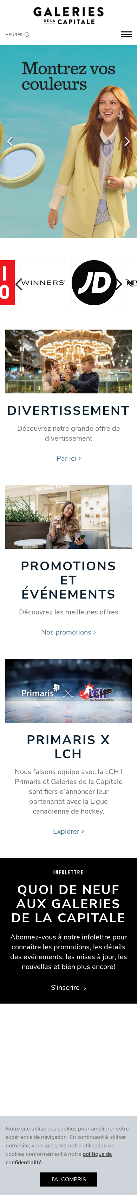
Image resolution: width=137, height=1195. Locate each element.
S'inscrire (66, 987)
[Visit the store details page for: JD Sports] (94, 282)
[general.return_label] (68, 15)
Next (126, 141)
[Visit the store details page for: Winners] (43, 282)
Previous (10, 141)
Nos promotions (66, 632)
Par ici (66, 458)
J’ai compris (68, 1179)
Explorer (66, 831)
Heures (14, 34)
